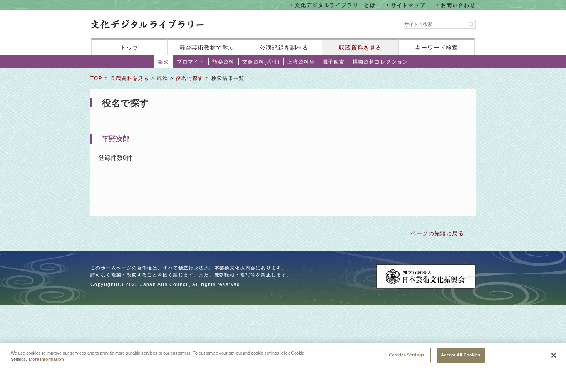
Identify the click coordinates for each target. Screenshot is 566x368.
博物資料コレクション (380, 62)
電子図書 (334, 62)
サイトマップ (408, 4)
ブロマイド (190, 62)
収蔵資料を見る (360, 47)
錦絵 (163, 62)
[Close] (553, 355)
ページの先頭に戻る (437, 233)
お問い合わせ (458, 4)
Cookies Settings (406, 354)
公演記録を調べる (284, 47)
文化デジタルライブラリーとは (335, 4)
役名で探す (189, 78)
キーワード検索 (436, 47)
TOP (96, 78)
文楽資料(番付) (261, 62)
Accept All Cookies (460, 354)
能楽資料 (223, 62)
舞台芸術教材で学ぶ (206, 47)
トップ (129, 47)
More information (46, 359)
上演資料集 (301, 62)
